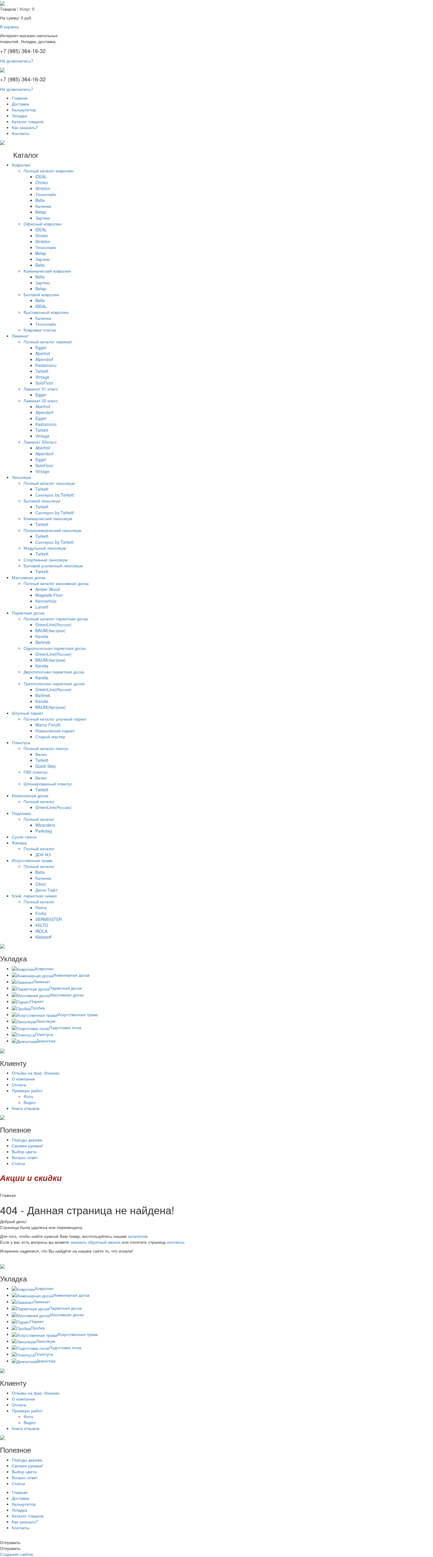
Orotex (41, 182)
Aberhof (42, 353)
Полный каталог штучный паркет (55, 719)
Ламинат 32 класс (41, 400)
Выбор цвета (24, 1151)
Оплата (19, 1085)
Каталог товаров (27, 121)
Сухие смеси (24, 837)
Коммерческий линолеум (48, 518)
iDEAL (41, 176)
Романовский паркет (55, 731)
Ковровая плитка (40, 330)
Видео (30, 1102)
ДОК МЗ (43, 854)
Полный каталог (39, 801)
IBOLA (41, 931)
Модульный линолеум (45, 548)
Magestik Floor (49, 595)
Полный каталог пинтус (46, 748)
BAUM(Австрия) (50, 630)
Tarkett (41, 371)
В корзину (9, 26)
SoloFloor (44, 383)
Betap (40, 212)
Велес (41, 754)
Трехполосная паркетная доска (54, 683)
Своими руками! (27, 1146)
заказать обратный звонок (95, 1242)
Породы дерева (27, 1140)
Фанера (19, 843)
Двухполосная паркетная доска (54, 672)
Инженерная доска (30, 795)
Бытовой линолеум (42, 501)
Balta (40, 200)
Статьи (18, 1163)
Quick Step (45, 766)
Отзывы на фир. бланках (36, 1073)
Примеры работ (27, 1090)
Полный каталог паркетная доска (56, 619)
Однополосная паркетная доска (55, 648)
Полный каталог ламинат (48, 342)
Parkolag (43, 831)
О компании (23, 1079)
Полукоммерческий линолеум (52, 530)
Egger (41, 347)
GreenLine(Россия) (53, 624)
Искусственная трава (32, 860)
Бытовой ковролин (41, 294)
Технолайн (45, 194)
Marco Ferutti (47, 725)
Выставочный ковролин (46, 312)
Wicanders (45, 825)
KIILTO (41, 925)
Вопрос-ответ (25, 1157)
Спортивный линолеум (46, 560)
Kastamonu (46, 365)
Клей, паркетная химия (34, 896)
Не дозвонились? (16, 61)
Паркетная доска (28, 613)
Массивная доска (28, 577)
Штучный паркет (27, 713)
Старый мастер (50, 736)
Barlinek (42, 642)
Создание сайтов (16, 1554)
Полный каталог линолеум (49, 483)
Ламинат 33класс (40, 442)
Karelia (41, 636)
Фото (28, 1096)
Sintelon (42, 188)
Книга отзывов (25, 1108)
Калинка (43, 206)
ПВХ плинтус (36, 772)
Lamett (41, 607)
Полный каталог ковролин (49, 171)
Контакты (20, 133)
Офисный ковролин (43, 224)
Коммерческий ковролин (47, 271)
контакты (175, 1242)
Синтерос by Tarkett (54, 495)
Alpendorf (44, 359)
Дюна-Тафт (46, 890)
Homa (41, 907)
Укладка (19, 115)
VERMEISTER (48, 919)
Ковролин (21, 165)
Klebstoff (43, 937)
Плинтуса (21, 742)
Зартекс (42, 218)
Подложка (21, 813)
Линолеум (21, 477)
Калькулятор (24, 110)
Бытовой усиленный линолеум (53, 566)
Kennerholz (46, 601)
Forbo (41, 913)
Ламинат (20, 336)
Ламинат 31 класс (41, 389)
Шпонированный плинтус (48, 784)
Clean (40, 884)
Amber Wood (47, 589)
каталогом (138, 1236)
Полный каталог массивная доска (56, 583)
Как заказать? (25, 127)
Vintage (42, 377)
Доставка (20, 104)
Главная (20, 98)
